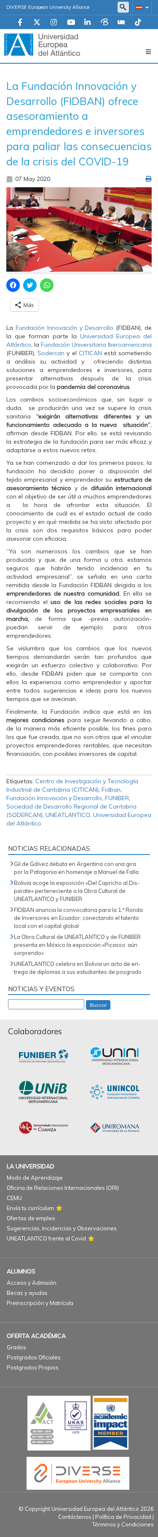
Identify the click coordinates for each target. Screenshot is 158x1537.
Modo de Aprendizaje (35, 1177)
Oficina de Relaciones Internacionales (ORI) (63, 1187)
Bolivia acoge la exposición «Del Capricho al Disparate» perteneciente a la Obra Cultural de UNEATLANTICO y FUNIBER (77, 890)
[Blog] (104, 23)
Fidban (111, 789)
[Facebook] (20, 23)
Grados (16, 1347)
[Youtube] (71, 23)
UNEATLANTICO (68, 815)
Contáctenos (74, 1516)
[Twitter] (36, 23)
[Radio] (121, 23)
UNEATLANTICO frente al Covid (46, 1238)
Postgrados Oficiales (34, 1357)
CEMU (14, 1198)
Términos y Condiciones (123, 1524)
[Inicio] (42, 44)
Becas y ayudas (27, 1292)
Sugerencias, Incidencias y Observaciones (62, 1228)
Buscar (98, 1005)
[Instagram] (54, 23)
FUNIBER (117, 798)
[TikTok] (138, 23)
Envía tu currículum (30, 1208)
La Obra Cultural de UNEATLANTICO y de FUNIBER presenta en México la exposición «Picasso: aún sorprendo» (77, 944)
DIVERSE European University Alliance (47, 7)
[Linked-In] (87, 23)
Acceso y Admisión (31, 1282)
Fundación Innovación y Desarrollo (54, 798)
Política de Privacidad (123, 1516)
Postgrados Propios (33, 1367)
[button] (141, 7)
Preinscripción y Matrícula (40, 1303)
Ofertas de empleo (31, 1218)
